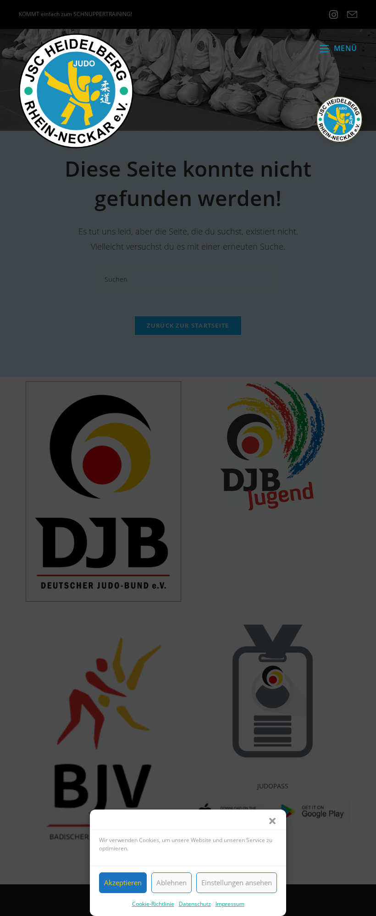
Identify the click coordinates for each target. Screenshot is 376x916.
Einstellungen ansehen (236, 882)
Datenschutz (195, 904)
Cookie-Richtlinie (153, 904)
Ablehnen (171, 882)
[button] (272, 821)
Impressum (230, 904)
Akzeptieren (123, 882)
